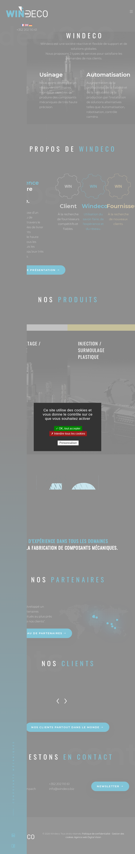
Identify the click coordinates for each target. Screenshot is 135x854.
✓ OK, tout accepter (68, 428)
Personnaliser (68, 442)
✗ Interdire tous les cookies (68, 433)
